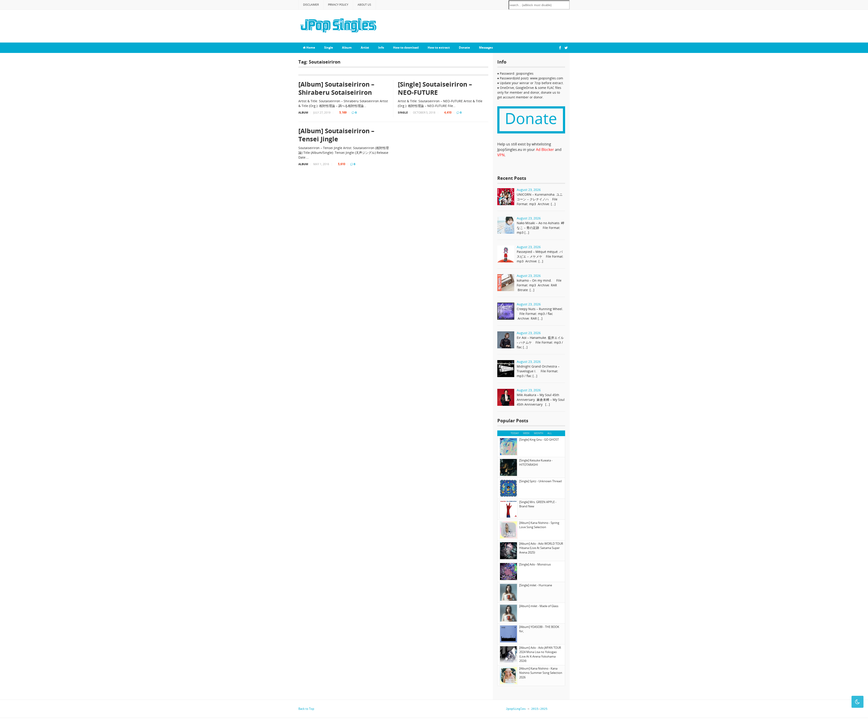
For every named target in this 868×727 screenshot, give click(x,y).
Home (310, 47)
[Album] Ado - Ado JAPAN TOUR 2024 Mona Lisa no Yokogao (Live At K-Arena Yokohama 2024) (540, 654)
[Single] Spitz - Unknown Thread (540, 481)
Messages (486, 47)
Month (538, 433)
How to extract (439, 47)
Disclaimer (311, 5)
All (549, 433)
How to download (406, 47)
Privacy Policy (338, 5)
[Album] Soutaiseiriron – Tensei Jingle (336, 135)
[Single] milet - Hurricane (535, 585)
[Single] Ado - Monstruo (535, 564)
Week (526, 433)
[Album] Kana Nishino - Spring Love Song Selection (539, 525)
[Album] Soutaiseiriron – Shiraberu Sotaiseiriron (336, 88)
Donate (464, 47)
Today (515, 433)
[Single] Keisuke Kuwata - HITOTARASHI (535, 462)
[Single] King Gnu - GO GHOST (539, 439)
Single (328, 47)
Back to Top (306, 709)
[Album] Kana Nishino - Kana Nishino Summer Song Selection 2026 (540, 672)
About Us (364, 5)
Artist (365, 47)
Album (347, 47)
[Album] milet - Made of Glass (538, 606)
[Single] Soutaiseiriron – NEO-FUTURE (435, 88)
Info (381, 47)
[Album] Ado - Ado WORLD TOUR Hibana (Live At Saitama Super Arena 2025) (541, 548)
